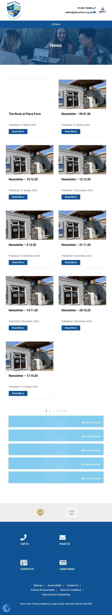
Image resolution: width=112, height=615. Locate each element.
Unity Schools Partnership (56, 594)
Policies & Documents (43, 590)
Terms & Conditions (70, 590)
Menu (57, 24)
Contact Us (72, 585)
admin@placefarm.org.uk (79, 12)
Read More (18, 131)
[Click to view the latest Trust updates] (102, 10)
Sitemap (38, 585)
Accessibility (54, 585)
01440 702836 (85, 8)
